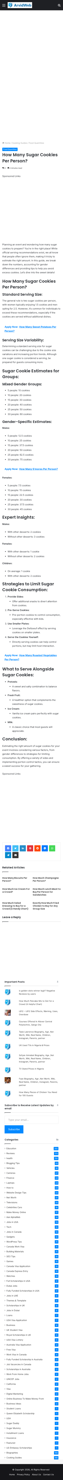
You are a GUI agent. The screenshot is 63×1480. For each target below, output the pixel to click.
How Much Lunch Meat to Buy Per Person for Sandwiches (47, 891)
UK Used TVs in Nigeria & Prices (34, 1045)
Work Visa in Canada (16, 1354)
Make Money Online (16, 1212)
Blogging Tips (13, 1163)
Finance (10, 1178)
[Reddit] (37, 848)
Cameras (10, 1173)
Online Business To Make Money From (25, 1398)
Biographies (12, 1452)
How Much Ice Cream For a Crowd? (16, 890)
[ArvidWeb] (20, 5)
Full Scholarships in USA (18, 1281)
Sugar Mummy (13, 1428)
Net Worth (11, 1197)
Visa (8, 1389)
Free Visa (11, 1349)
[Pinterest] (30, 848)
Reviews (10, 1153)
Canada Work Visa (15, 1246)
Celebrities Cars (14, 1207)
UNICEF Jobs (12, 1379)
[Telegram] (8, 855)
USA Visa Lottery (14, 1340)
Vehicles (10, 1168)
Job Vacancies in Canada (18, 1364)
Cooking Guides (19, 143)
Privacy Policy (23, 1474)
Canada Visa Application (18, 1266)
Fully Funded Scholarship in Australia (24, 1359)
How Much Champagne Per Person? (46, 879)
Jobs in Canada (14, 1232)
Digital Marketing (14, 1394)
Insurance (11, 1438)
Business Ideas (13, 1403)
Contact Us (48, 1474)
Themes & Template (16, 1300)
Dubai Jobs (11, 1286)
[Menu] (3, 6)
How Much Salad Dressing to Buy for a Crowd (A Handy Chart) (15, 905)
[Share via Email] (15, 855)
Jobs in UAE (12, 1295)
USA (8, 1418)
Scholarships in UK (15, 1305)
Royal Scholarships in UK (18, 1335)
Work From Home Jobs (17, 1374)
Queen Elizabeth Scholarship (20, 1413)
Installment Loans (15, 1433)
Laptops (10, 1183)
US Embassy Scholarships (19, 1448)
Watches (10, 1276)
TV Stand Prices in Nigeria (31, 1068)
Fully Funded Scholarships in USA (22, 1291)
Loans (9, 1315)
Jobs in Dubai (13, 1310)
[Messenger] (45, 848)
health (9, 1158)
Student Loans (13, 1408)
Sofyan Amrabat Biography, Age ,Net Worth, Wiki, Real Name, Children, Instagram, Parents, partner (36, 1058)
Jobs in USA (12, 1222)
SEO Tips (10, 1256)
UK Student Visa (14, 1330)
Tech (8, 1227)
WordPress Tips (14, 1241)
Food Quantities (36, 143)
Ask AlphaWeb (13, 1217)
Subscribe (14, 1129)
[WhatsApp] (52, 848)
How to (9, 1187)
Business (10, 1325)
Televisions (11, 1202)
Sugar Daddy (12, 1423)
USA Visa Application (16, 1320)
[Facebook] (8, 848)
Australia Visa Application (18, 1345)
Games (9, 1261)
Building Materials (15, 1251)
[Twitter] (15, 848)
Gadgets (10, 1237)
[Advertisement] (31, 43)
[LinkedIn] (23, 848)
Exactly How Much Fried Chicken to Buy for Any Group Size (46, 905)
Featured (10, 1443)
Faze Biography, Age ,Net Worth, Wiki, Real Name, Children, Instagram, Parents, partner (38, 1081)
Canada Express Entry (17, 1271)
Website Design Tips (16, 1192)
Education (11, 1148)
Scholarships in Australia (18, 1369)
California (11, 1384)
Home (7, 143)
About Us (36, 1474)
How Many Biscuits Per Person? (14, 879)
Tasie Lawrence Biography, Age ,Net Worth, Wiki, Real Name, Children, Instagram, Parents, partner (36, 1035)
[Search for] (59, 6)
